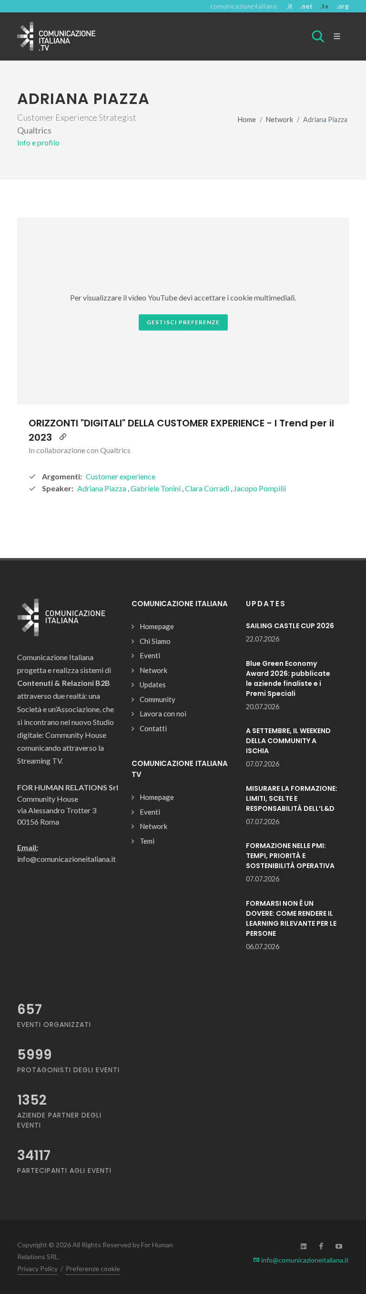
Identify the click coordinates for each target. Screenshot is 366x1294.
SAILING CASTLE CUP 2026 (290, 626)
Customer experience (120, 476)
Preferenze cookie (93, 1268)
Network (279, 119)
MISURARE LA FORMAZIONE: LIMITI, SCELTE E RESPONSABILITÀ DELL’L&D (291, 798)
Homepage (157, 626)
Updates (153, 684)
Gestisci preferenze (183, 322)
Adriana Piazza (102, 488)
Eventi (150, 655)
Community (157, 699)
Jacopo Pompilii (260, 488)
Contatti (153, 728)
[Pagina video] (63, 437)
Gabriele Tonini (156, 488)
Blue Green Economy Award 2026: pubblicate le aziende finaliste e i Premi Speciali (288, 678)
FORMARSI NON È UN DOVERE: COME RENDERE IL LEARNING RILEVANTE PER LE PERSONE (291, 918)
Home (247, 119)
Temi (147, 841)
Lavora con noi (163, 713)
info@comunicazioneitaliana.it (304, 1260)
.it (289, 6)
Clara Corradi (208, 488)
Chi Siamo (155, 641)
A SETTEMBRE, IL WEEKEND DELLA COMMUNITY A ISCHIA (288, 741)
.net (306, 6)
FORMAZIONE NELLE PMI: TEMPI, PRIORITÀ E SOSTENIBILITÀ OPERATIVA (290, 855)
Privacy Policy (37, 1268)
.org (342, 6)
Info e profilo (38, 142)
